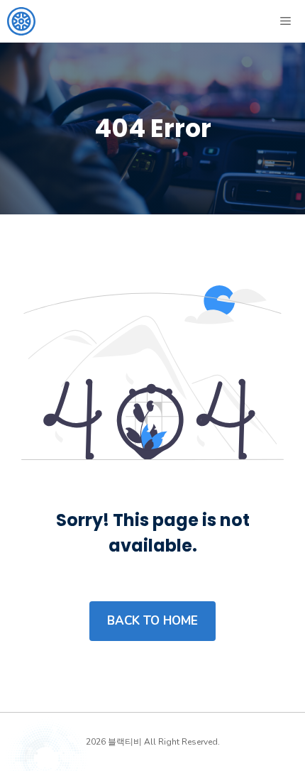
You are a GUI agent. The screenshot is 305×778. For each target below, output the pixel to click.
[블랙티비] (21, 21)
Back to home (152, 621)
